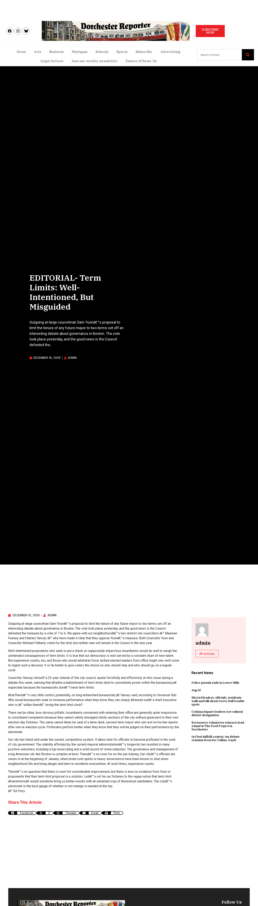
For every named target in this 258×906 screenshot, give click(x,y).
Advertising (170, 52)
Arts (37, 52)
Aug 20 (196, 690)
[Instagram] (18, 31)
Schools (102, 52)
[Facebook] (9, 31)
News (21, 52)
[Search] (248, 54)
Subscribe (144, 52)
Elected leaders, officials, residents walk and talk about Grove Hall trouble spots (217, 701)
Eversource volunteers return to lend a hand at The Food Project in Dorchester (217, 726)
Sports (122, 52)
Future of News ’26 (141, 61)
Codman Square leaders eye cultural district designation (217, 713)
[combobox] (219, 54)
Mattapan (79, 52)
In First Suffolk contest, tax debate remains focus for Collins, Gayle (215, 738)
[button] (22, 813)
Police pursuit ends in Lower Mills (215, 683)
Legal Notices (52, 61)
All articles (207, 654)
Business (56, 52)
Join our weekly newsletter (94, 61)
